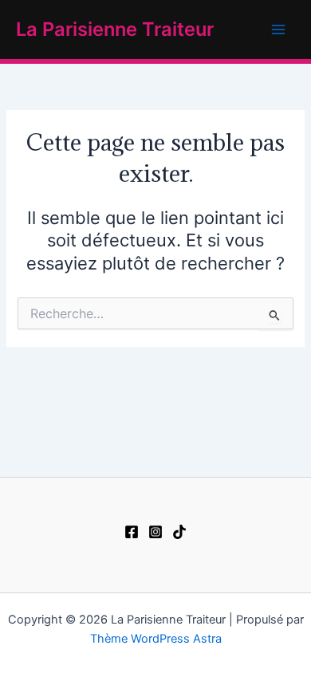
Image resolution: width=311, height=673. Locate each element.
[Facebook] (131, 532)
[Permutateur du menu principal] (278, 29)
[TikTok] (179, 532)
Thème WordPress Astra (156, 639)
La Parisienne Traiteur (115, 29)
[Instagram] (155, 532)
